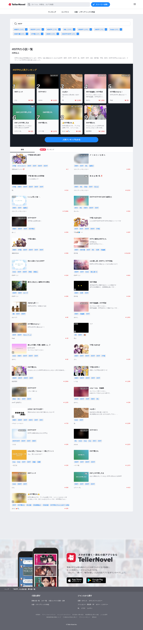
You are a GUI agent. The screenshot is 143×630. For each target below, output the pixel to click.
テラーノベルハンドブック (48, 614)
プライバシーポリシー (84, 617)
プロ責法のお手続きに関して (70, 617)
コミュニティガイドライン (64, 614)
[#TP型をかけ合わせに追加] (42, 34)
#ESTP (35, 29)
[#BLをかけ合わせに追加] (74, 29)
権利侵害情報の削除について (53, 617)
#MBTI (19, 29)
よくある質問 (104, 614)
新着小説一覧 (36, 600)
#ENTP (52, 29)
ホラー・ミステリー (102, 604)
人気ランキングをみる (71, 140)
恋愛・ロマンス (82, 600)
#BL (68, 29)
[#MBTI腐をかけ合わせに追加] (27, 34)
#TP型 (35, 34)
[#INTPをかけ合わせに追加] (106, 29)
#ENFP (83, 29)
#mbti (114, 29)
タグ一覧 (44, 600)
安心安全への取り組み (78, 614)
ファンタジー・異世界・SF (86, 604)
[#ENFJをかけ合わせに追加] (58, 34)
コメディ (89, 608)
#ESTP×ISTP (68, 34)
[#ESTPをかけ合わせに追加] (43, 29)
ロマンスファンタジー (95, 600)
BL (78, 608)
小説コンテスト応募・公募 (57, 600)
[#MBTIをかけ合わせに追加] (26, 29)
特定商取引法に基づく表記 (92, 614)
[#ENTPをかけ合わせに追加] (59, 29)
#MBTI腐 (19, 34)
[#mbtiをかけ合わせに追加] (121, 29)
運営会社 (94, 617)
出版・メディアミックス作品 (40, 604)
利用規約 (38, 614)
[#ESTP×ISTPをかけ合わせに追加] (78, 34)
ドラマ (83, 608)
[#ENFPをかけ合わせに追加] (91, 29)
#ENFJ (50, 34)
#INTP (99, 29)
